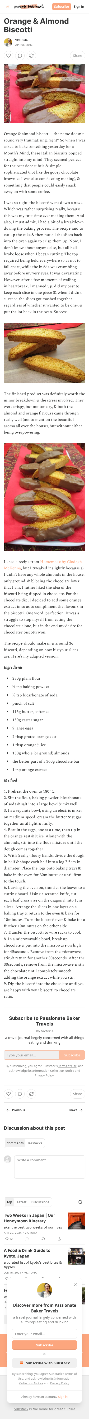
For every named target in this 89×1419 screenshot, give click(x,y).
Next (73, 1110)
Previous (18, 1110)
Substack (21, 1409)
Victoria (21, 40)
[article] (44, 1227)
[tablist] (24, 1143)
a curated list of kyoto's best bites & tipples (33, 1264)
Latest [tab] (22, 1202)
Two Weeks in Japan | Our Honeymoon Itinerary (29, 1218)
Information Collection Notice (53, 1070)
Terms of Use (67, 1066)
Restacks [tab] (35, 1143)
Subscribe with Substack (48, 1363)
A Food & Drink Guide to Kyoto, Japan (27, 1253)
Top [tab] (9, 1202)
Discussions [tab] (40, 1202)
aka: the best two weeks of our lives (33, 1227)
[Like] (8, 55)
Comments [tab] (15, 1143)
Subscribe (61, 6)
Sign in (79, 6)
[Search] (80, 1202)
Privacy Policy (59, 1383)
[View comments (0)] (20, 55)
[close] (75, 1284)
